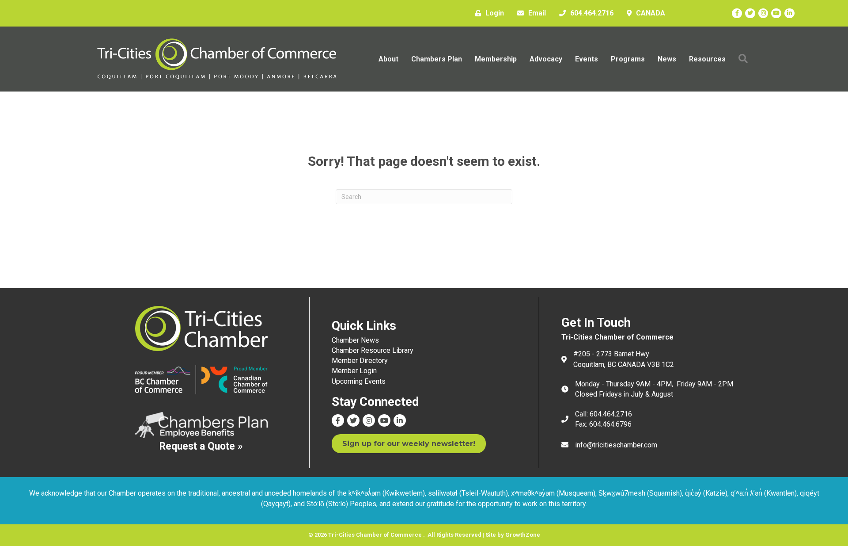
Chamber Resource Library (372, 350)
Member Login (354, 371)
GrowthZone (522, 534)
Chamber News (355, 340)
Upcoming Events (359, 381)
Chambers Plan (436, 59)
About (388, 59)
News (667, 59)
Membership (496, 59)
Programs (628, 59)
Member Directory (360, 360)
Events (586, 59)
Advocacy (546, 59)
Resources (707, 59)
